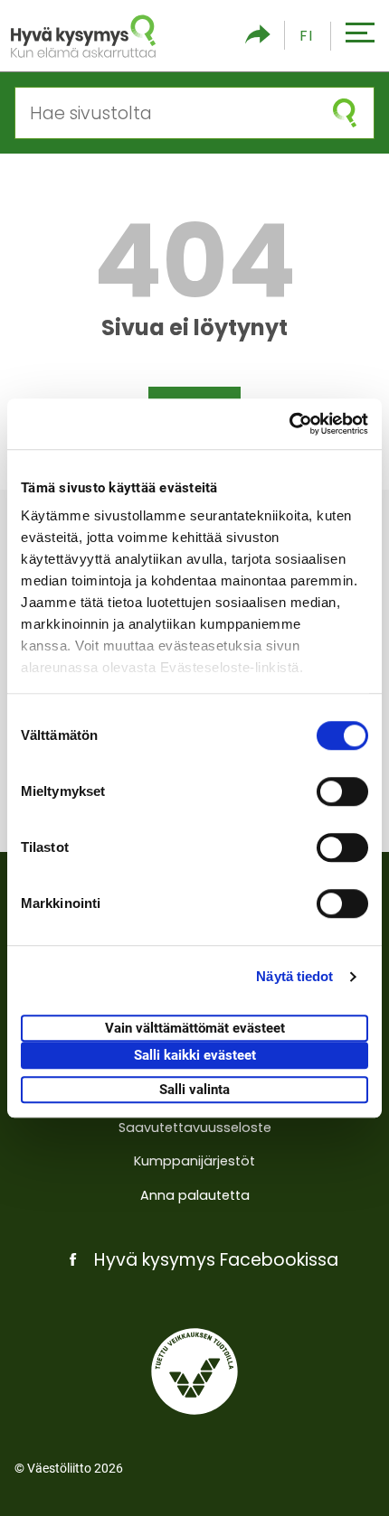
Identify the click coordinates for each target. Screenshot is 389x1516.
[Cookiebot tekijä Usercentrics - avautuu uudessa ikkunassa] (289, 423)
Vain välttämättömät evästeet (195, 1028)
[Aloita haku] (345, 113)
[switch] (342, 791)
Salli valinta (194, 1089)
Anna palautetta (195, 1195)
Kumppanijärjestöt (194, 1161)
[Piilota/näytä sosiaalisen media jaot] (258, 35)
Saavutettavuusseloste (195, 1127)
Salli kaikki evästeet (195, 1055)
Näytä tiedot (294, 976)
